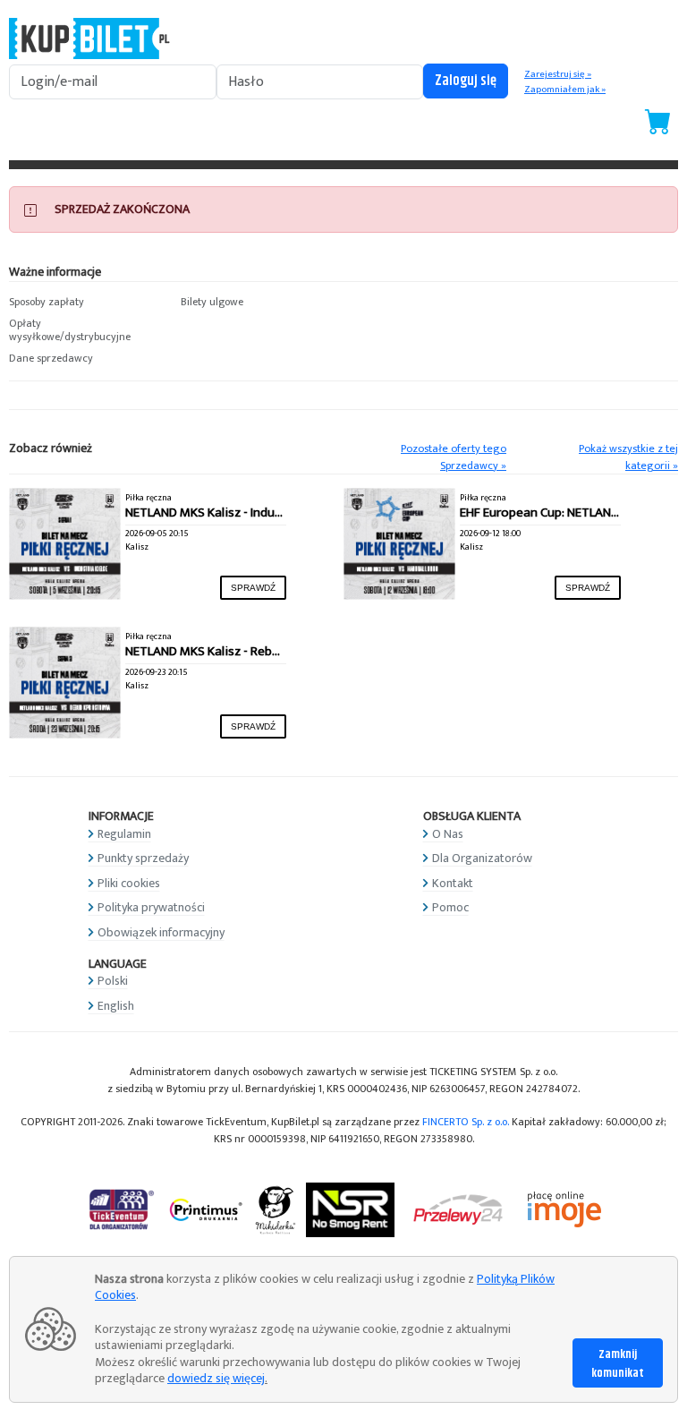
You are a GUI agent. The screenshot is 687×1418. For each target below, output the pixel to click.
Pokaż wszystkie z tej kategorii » (628, 457)
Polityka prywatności (151, 907)
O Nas (447, 834)
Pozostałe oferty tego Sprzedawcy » (453, 457)
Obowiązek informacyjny (161, 932)
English (116, 1005)
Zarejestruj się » (557, 74)
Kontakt (452, 883)
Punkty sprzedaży (143, 858)
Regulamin (124, 834)
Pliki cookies (129, 883)
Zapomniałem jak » (565, 89)
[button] (86, 302)
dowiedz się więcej (216, 1378)
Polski (113, 980)
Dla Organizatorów (482, 858)
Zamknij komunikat (617, 1364)
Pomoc (450, 907)
